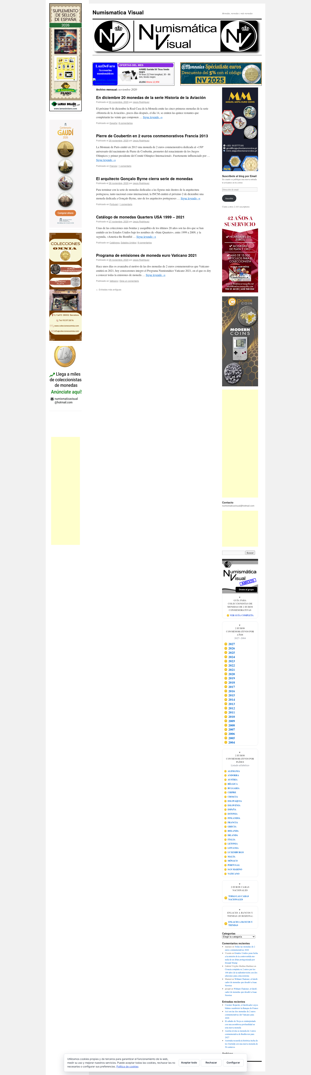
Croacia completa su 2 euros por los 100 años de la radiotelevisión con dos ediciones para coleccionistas (241, 972)
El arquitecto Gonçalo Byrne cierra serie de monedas (144, 178)
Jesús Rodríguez (141, 101)
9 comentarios (145, 242)
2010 (229, 716)
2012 (229, 708)
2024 (229, 657)
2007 (229, 729)
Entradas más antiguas (108, 289)
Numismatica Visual (118, 12)
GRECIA (230, 826)
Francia (113, 165)
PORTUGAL (232, 865)
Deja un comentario (129, 280)
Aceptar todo (189, 1062)
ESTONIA (231, 813)
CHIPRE (230, 792)
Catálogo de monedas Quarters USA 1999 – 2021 (140, 217)
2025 (229, 652)
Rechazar (211, 1062)
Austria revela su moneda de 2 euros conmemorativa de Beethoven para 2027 (240, 1034)
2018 (229, 682)
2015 (229, 695)
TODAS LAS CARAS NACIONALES (236, 898)
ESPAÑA (230, 809)
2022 (229, 665)
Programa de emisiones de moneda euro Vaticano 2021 (146, 255)
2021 (229, 669)
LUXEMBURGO (234, 852)
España (113, 123)
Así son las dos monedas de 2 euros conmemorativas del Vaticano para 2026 (240, 1014)
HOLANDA (231, 830)
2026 (229, 648)
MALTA (230, 856)
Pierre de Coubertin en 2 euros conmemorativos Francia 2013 (152, 135)
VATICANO (232, 873)
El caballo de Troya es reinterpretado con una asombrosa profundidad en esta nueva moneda (240, 1024)
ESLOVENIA (232, 805)
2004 (229, 742)
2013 (229, 704)
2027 (229, 644)
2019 (229, 678)
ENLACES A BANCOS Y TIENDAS (238, 923)
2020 (229, 674)
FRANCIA (231, 822)
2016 (229, 691)
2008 (229, 725)
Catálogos (115, 242)
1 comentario (125, 165)
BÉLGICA (231, 783)
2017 (229, 687)
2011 (229, 712)
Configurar (233, 1062)
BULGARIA (232, 788)
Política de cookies (127, 1066)
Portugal (114, 204)
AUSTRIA (231, 779)
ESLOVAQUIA (233, 801)
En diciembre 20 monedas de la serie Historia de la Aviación (151, 97)
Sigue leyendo (153, 117)
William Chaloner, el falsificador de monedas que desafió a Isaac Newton (241, 982)
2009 (229, 721)
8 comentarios (126, 123)
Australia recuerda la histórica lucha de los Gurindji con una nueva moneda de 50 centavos (241, 1043)
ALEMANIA (232, 771)
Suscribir (229, 198)
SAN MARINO (233, 869)
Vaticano (114, 280)
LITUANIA (231, 848)
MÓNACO (231, 860)
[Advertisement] (65, 491)
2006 (229, 733)
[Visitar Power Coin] (240, 341)
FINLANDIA (232, 818)
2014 (229, 699)
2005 (229, 738)
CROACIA (231, 796)
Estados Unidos (128, 242)
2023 (229, 661)
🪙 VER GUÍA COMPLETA (240, 615)
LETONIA (231, 843)
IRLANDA (231, 835)
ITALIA (230, 839)
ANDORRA (231, 775)
